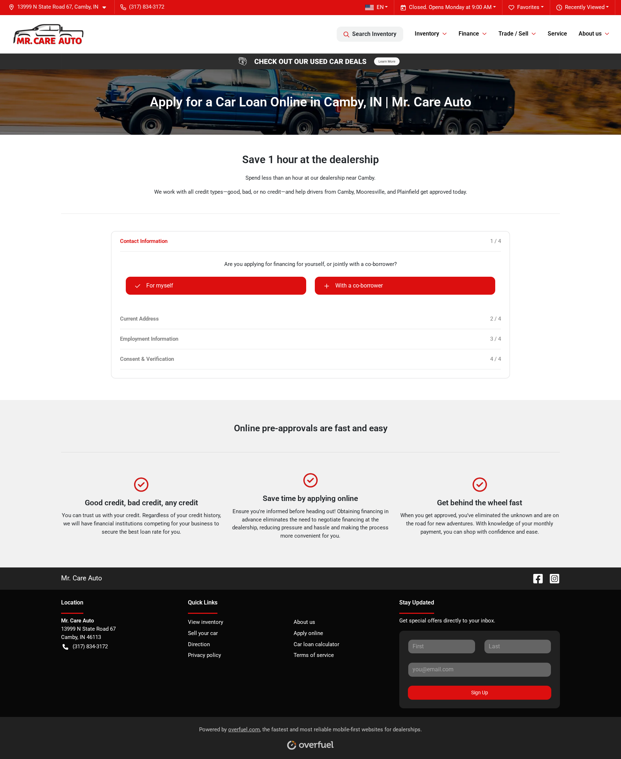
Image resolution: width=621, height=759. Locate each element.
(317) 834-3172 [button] (146, 7)
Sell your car (203, 633)
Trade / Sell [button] (513, 33)
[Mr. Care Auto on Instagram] (551, 578)
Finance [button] (469, 33)
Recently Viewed (584, 7)
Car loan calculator (316, 644)
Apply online (308, 633)
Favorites (528, 7)
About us (304, 622)
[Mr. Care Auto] (48, 34)
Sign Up (479, 692)
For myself (159, 285)
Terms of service (314, 655)
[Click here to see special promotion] (310, 61)
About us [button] (590, 33)
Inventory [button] (427, 33)
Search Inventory (374, 34)
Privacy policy (204, 655)
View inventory (205, 622)
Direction (199, 644)
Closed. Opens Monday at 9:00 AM (450, 7)
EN (380, 7)
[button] (60, 7)
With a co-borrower (359, 285)
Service (557, 33)
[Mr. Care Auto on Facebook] (535, 578)
